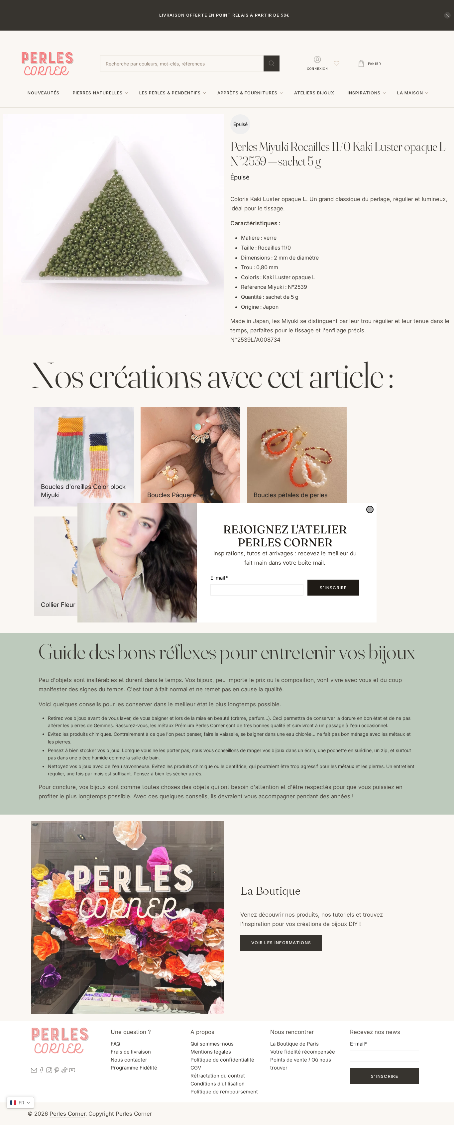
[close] (370, 509)
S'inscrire (333, 587)
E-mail (219, 577)
